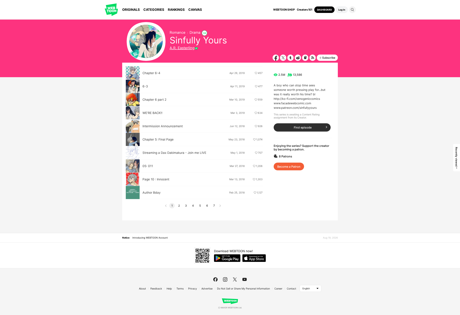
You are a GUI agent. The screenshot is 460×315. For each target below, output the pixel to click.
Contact (291, 288)
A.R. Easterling (182, 48)
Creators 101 (304, 9)
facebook (215, 279)
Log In (341, 9)
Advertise (207, 288)
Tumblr (290, 58)
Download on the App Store (254, 258)
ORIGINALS (131, 9)
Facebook (276, 58)
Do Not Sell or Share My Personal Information (243, 288)
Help (169, 288)
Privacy (192, 288)
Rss (312, 58)
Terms (180, 288)
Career (278, 288)
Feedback (156, 288)
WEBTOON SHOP (284, 9)
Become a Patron (288, 166)
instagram (225, 279)
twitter (235, 279)
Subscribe (328, 57)
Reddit (298, 58)
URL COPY (305, 58)
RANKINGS (176, 9)
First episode (303, 127)
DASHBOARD (324, 9)
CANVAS (195, 9)
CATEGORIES (153, 9)
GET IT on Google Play (227, 258)
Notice (125, 237)
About (142, 288)
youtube (244, 279)
